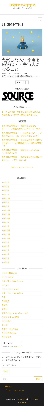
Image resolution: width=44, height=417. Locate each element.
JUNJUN (9, 73)
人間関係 (5, 301)
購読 (6, 371)
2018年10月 (6, 238)
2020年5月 (5, 202)
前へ (19, 82)
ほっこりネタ (7, 277)
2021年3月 (5, 186)
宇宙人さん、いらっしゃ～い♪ (15, 313)
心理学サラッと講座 (10, 317)
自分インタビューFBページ (22, 167)
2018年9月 (5, 242)
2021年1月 (5, 194)
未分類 (4, 325)
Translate (16, 346)
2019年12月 (6, 210)
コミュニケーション (10, 289)
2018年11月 (6, 234)
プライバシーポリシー (14, 390)
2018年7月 (5, 250)
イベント (5, 285)
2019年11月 (6, 214)
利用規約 (8, 386)
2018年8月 (5, 246)
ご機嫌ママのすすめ (22, 5)
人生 (3, 297)
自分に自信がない (9, 333)
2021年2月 (5, 190)
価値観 (4, 305)
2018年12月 (6, 230)
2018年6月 (5, 254)
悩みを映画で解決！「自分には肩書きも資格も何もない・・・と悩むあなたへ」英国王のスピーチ (22, 143)
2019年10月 (6, 218)
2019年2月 (5, 222)
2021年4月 (5, 182)
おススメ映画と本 (9, 273)
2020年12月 (6, 198)
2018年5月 (5, 258)
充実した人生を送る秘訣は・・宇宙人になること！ (21, 64)
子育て (4, 309)
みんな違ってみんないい (12, 281)
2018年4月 (5, 262)
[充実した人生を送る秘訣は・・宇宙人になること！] (22, 42)
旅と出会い (6, 321)
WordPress (23, 399)
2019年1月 (5, 226)
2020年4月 (5, 206)
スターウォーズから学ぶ (12, 293)
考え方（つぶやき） (10, 329)
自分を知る (6, 337)
